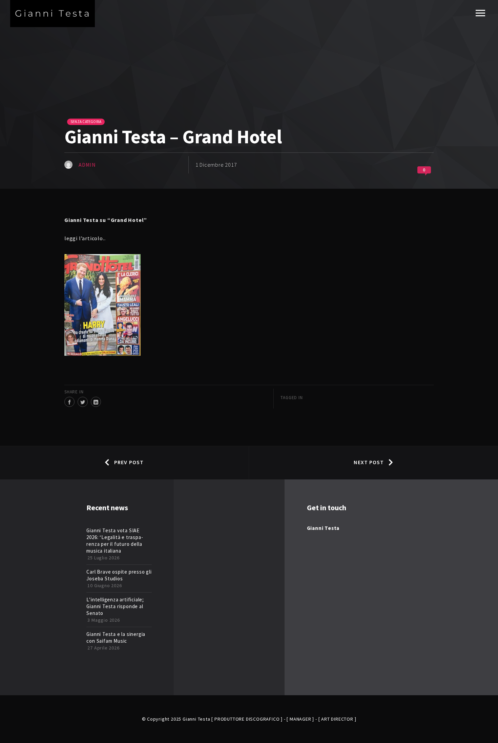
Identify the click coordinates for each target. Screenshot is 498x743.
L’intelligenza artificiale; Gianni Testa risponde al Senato (115, 606)
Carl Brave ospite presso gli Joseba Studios (118, 575)
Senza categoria (85, 121)
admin (87, 164)
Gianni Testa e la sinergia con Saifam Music (115, 637)
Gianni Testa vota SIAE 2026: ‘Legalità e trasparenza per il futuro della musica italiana (114, 540)
